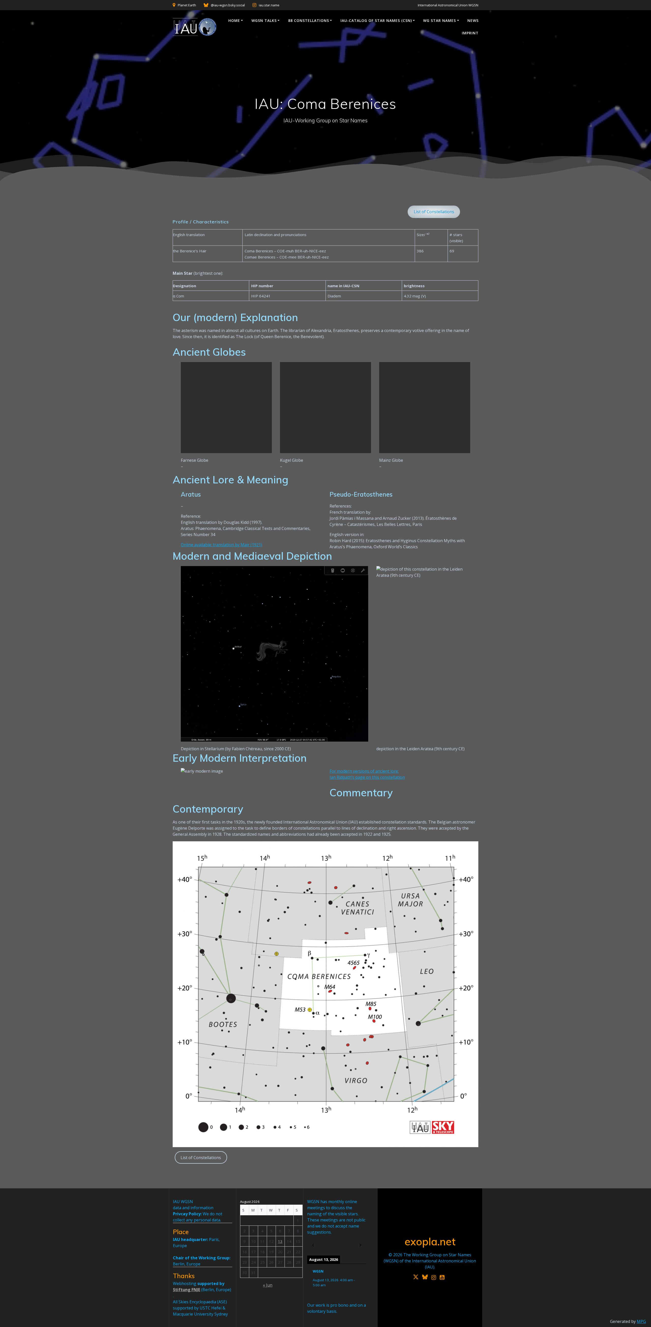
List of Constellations (434, 211)
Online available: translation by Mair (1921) (221, 544)
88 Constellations (308, 20)
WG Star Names (439, 20)
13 (280, 1241)
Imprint (470, 33)
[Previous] (313, 1245)
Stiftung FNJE (186, 1289)
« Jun (267, 1285)
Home (234, 20)
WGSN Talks (264, 20)
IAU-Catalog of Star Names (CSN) (376, 20)
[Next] (360, 1245)
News (473, 20)
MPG (641, 1321)
